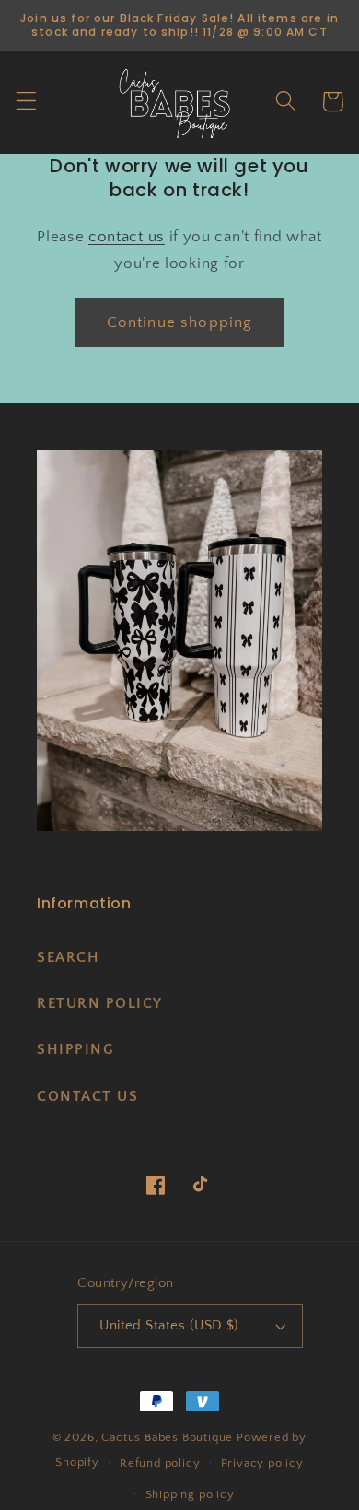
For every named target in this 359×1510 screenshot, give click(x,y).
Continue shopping (180, 322)
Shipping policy (190, 1494)
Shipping (75, 1049)
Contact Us (87, 1096)
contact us (126, 236)
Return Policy (100, 1003)
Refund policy (160, 1463)
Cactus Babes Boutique (167, 1437)
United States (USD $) (169, 1325)
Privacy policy (262, 1463)
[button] (26, 101)
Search (68, 957)
